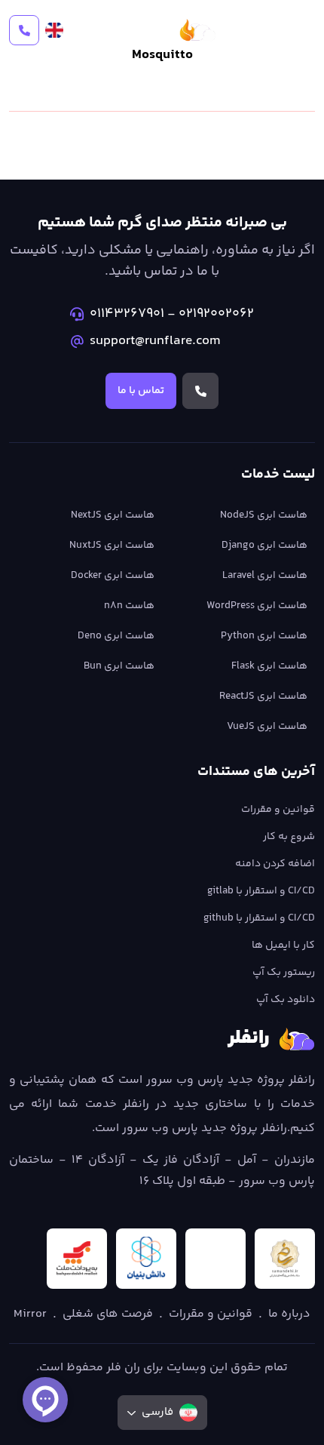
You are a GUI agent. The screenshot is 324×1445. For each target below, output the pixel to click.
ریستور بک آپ (283, 972)
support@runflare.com (155, 341)
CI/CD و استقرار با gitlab (261, 891)
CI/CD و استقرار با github (259, 918)
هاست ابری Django (264, 545)
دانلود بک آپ (285, 1000)
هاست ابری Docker (112, 575)
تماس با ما (141, 391)
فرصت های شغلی (108, 1314)
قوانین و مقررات (278, 809)
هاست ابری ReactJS (263, 696)
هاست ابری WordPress (256, 606)
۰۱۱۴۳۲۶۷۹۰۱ (127, 313)
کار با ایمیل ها (283, 945)
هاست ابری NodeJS (263, 515)
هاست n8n (129, 606)
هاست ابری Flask (269, 666)
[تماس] (24, 30)
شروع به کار (289, 837)
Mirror (30, 1314)
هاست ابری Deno (116, 636)
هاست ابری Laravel (264, 575)
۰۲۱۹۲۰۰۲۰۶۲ (216, 313)
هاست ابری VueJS (267, 726)
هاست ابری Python (264, 636)
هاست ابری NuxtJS (111, 545)
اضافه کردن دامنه (275, 864)
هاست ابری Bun (119, 666)
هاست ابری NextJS (112, 515)
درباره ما (289, 1314)
